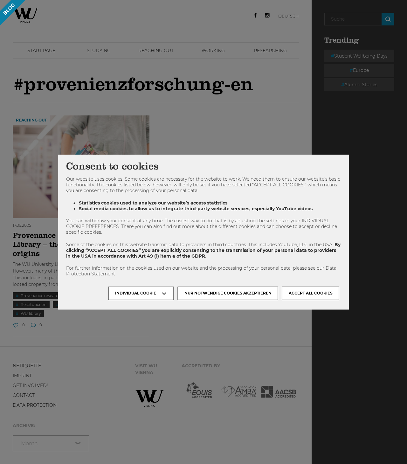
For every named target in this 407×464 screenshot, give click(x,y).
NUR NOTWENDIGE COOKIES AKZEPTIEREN (228, 293)
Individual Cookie (135, 293)
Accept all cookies (311, 293)
